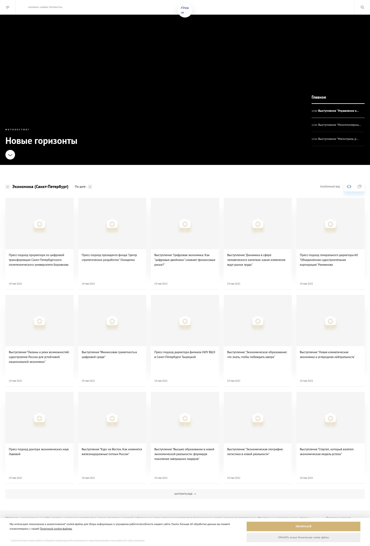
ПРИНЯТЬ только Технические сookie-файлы (303, 537)
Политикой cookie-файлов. (56, 528)
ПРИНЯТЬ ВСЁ (303, 526)
